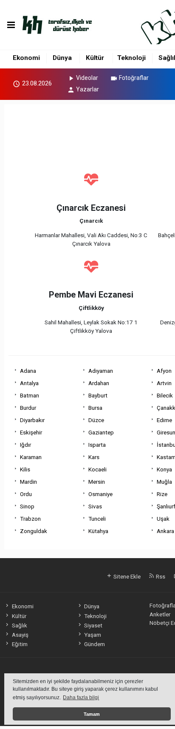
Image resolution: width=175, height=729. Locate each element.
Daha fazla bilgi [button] (81, 698)
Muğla (164, 481)
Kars (93, 457)
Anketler (160, 614)
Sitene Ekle (126, 576)
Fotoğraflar (134, 77)
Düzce (96, 420)
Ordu (26, 494)
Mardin (28, 481)
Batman (29, 395)
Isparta (97, 444)
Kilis (25, 469)
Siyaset (93, 625)
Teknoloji (131, 58)
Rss (160, 576)
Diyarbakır (32, 420)
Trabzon (30, 518)
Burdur (28, 407)
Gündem (94, 644)
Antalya (29, 383)
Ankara (165, 531)
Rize (162, 494)
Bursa (95, 407)
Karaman (31, 457)
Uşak (163, 518)
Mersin (96, 481)
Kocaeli (97, 469)
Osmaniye (100, 494)
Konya (164, 469)
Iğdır (25, 444)
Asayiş (20, 634)
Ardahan (98, 383)
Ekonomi (26, 58)
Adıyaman (100, 370)
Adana (28, 370)
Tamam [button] (92, 714)
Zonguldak (33, 531)
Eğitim (19, 644)
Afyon (164, 370)
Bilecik (165, 395)
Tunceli (97, 518)
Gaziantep (101, 432)
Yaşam (92, 634)
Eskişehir (31, 432)
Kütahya (98, 531)
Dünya (62, 58)
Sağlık (19, 625)
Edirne (164, 420)
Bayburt (97, 395)
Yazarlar (87, 89)
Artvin (164, 383)
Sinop (27, 506)
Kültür (95, 58)
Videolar (87, 77)
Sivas (95, 506)
